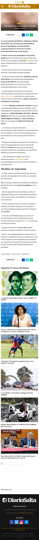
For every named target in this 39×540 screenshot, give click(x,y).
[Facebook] (12, 522)
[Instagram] (21, 522)
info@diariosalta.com (26, 513)
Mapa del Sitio (32, 536)
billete (26, 221)
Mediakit (31, 533)
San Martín (29, 61)
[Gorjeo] (17, 522)
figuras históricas (8, 96)
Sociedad (19, 23)
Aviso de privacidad (22, 536)
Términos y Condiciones (8, 536)
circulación (16, 254)
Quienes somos (23, 533)
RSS (19, 538)
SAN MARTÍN (25, 254)
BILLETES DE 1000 (6, 254)
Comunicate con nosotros (10, 533)
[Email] (26, 522)
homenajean (19, 159)
